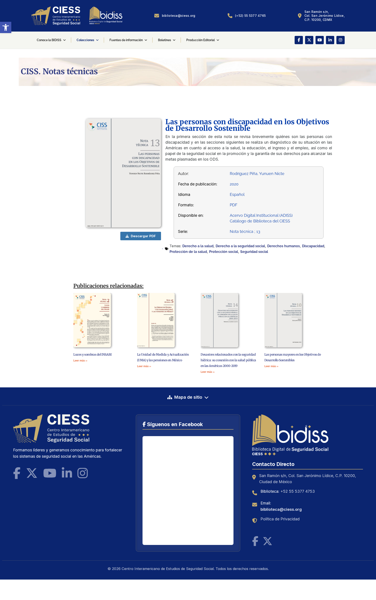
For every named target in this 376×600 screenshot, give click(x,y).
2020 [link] (234, 184)
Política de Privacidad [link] (280, 519)
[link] (5, 27)
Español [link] (237, 194)
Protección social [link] (223, 252)
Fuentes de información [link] (126, 40)
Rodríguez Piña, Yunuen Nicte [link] (257, 173)
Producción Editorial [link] (200, 40)
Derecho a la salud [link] (197, 246)
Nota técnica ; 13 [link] (245, 231)
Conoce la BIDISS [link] (49, 40)
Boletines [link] (164, 40)
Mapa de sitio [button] (188, 397)
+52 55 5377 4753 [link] (297, 491)
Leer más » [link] (80, 360)
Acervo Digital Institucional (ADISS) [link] (261, 215)
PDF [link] (233, 205)
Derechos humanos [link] (283, 246)
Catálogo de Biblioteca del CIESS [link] (260, 221)
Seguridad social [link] (254, 252)
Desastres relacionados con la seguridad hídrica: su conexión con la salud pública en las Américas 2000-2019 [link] (228, 360)
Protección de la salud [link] (188, 252)
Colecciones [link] (85, 40)
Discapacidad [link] (313, 246)
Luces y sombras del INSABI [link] (92, 354)
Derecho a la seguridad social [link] (240, 246)
